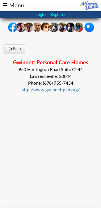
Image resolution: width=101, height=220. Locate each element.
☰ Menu (13, 5)
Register (58, 14)
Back (16, 49)
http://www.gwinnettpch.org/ (50, 90)
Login (40, 14)
